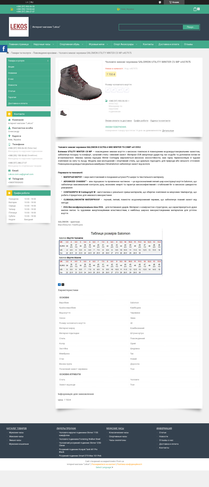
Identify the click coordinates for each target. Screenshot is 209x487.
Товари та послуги (21, 53)
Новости (12, 85)
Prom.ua (120, 461)
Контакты (148, 44)
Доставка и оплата (169, 44)
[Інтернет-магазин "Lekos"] (19, 27)
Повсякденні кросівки (44, 53)
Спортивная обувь (70, 44)
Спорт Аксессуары (124, 44)
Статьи (11, 91)
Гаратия (12, 97)
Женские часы (16, 436)
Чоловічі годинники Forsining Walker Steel (79, 439)
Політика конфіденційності (129, 464)
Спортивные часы (118, 436)
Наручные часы (42, 44)
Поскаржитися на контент (104, 464)
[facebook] (59, 285)
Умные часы (15, 440)
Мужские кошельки (19, 444)
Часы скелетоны (117, 440)
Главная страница (19, 44)
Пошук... (191, 27)
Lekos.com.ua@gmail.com (20, 174)
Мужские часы (16, 432)
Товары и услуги (16, 60)
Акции (11, 67)
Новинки (12, 73)
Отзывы (188, 44)
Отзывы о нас (166, 440)
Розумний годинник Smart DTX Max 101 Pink (80, 455)
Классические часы (119, 432)
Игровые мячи (96, 44)
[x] (63, 285)
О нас (11, 79)
